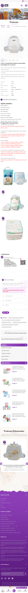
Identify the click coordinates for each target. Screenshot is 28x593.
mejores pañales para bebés (6, 515)
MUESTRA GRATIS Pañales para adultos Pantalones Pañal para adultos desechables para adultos (19, 415)
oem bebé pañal (4, 517)
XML (16, 585)
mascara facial (5, 350)
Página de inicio (3, 26)
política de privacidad (22, 585)
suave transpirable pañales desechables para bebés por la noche (13, 291)
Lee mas (14, 371)
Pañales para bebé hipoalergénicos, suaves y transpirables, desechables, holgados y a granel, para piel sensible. (12, 559)
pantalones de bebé (6, 348)
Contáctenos (3, 507)
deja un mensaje (14, 590)
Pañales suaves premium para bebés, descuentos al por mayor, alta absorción (14, 556)
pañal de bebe (8, 26)
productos (3, 500)
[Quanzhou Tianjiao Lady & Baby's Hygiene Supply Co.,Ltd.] (4, 5)
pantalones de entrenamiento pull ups (8, 521)
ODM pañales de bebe (6, 322)
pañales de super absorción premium (16, 318)
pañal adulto (5, 359)
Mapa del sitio (12, 585)
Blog (1, 505)
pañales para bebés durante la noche (8, 530)
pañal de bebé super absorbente (7, 524)
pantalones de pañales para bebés (7, 528)
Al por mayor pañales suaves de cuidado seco (11, 320)
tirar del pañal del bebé (5, 526)
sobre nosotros (4, 498)
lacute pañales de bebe (6, 327)
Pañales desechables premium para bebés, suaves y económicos (13, 540)
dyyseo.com (3, 585)
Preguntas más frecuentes (6, 503)
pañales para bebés (4, 519)
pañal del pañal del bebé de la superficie (10, 324)
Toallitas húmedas (6, 353)
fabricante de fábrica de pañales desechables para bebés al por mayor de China (14, 466)
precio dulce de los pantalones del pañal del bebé (10, 532)
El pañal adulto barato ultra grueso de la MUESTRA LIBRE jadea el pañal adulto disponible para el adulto (19, 391)
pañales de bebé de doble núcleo (19, 322)
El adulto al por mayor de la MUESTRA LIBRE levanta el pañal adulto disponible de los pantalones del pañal (18, 403)
